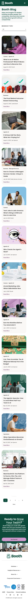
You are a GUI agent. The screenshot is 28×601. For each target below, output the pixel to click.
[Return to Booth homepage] (7, 3)
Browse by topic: (7, 26)
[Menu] (24, 3)
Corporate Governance (13, 578)
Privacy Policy (10, 592)
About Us (13, 574)
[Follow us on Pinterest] (17, 594)
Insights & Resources (14, 570)
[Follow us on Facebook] (6, 594)
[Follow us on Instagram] (10, 594)
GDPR (3, 592)
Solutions (13, 566)
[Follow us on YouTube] (21, 594)
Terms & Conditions (21, 592)
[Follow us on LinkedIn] (14, 594)
